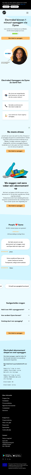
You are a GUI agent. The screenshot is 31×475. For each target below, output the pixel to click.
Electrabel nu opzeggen (15, 38)
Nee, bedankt (15, 6)
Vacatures (5, 410)
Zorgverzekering (6, 420)
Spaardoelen (5, 427)
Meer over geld (6, 422)
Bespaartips (5, 425)
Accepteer (6, 6)
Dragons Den (5, 398)
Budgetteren (5, 417)
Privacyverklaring (7, 403)
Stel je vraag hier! (7, 438)
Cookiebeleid (5, 408)
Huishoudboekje (6, 430)
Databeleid (5, 400)
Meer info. (23, 4)
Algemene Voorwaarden (8, 405)
